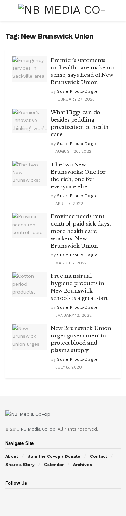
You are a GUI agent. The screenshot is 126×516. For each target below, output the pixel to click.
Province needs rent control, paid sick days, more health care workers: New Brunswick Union (81, 231)
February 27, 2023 (74, 99)
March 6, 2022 (70, 263)
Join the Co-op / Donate (54, 456)
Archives (82, 464)
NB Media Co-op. (39, 429)
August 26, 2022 (72, 151)
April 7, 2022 (68, 203)
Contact (98, 456)
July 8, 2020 (68, 367)
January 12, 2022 (73, 315)
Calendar (54, 464)
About (11, 456)
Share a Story (20, 464)
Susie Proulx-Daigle (77, 91)
